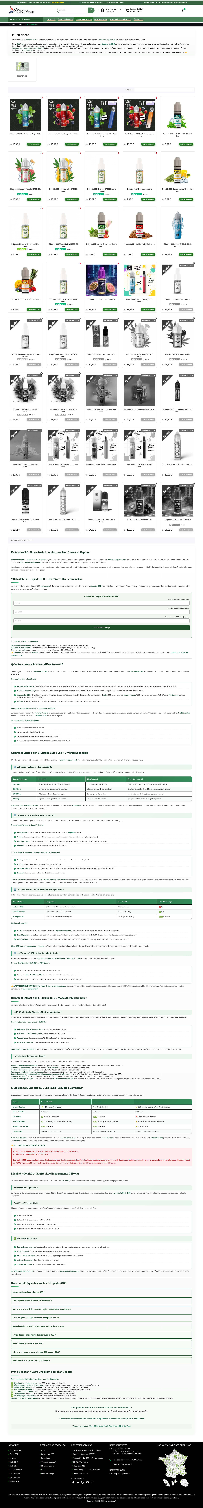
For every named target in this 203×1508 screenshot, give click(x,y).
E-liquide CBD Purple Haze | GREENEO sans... (63, 300)
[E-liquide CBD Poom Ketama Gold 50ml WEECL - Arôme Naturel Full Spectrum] (177, 390)
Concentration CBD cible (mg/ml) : (177, 617)
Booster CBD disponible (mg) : (178, 608)
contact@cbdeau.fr (125, 1464)
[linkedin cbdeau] (78, 1482)
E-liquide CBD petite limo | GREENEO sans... (139, 355)
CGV (43, 1470)
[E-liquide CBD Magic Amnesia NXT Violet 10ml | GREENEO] (25, 390)
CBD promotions (16, 1450)
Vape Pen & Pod (105, 1426)
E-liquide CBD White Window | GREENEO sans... (63, 245)
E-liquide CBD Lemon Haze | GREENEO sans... (25, 245)
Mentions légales (47, 1466)
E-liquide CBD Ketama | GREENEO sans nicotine (101, 190)
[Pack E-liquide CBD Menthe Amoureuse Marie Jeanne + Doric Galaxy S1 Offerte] (63, 445)
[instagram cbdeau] (82, 1482)
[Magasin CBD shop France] (173, 1467)
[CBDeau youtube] (87, 1482)
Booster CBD (22, 76)
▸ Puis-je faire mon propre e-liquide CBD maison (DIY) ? (36, 1352)
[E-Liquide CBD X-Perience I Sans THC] (101, 280)
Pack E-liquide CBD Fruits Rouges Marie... (101, 464)
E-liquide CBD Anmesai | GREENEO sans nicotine (25, 355)
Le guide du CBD (47, 1454)
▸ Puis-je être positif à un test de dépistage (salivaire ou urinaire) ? (42, 1309)
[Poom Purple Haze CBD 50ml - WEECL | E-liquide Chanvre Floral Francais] (177, 445)
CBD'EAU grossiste (80, 1462)
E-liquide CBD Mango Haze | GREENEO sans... (63, 355)
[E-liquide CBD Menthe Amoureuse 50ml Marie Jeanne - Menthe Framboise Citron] (101, 390)
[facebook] (73, 1482)
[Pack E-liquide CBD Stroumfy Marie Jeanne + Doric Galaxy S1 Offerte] (139, 280)
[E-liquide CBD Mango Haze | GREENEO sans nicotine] (63, 335)
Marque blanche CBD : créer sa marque (88, 1458)
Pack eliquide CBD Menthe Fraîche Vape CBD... (101, 135)
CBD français (15, 1474)
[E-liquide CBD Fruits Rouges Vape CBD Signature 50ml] (63, 115)
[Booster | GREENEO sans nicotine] (139, 170)
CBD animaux (15, 1478)
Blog (43, 1450)
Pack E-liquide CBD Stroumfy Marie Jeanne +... (139, 300)
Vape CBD (93, 1426)
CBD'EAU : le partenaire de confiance (87, 1450)
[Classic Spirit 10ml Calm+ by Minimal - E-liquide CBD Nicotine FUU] (139, 225)
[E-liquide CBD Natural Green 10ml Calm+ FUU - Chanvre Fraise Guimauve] (101, 225)
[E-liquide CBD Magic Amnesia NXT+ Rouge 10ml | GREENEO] (63, 390)
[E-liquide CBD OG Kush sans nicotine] (177, 280)
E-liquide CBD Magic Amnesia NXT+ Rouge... (63, 411)
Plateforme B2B (79, 1466)
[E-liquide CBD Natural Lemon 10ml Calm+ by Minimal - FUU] (177, 170)
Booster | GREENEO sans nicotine (139, 189)
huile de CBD (41, 716)
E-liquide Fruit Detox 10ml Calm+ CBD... (25, 299)
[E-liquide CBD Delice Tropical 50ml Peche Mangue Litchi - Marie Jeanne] (25, 445)
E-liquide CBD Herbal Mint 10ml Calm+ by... (177, 135)
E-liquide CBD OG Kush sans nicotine (177, 299)
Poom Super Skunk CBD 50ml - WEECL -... (63, 520)
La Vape (127, 1426)
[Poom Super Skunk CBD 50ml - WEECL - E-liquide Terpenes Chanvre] (63, 500)
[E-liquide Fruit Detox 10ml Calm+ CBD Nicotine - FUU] (25, 280)
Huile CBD (97, 1102)
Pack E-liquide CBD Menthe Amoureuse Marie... (63, 466)
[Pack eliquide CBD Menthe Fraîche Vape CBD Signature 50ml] (101, 115)
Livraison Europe (47, 1474)
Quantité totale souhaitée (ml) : (178, 599)
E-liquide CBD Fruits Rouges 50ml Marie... (139, 409)
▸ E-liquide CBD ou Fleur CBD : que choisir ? (31, 1360)
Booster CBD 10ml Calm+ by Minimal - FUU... (25, 521)
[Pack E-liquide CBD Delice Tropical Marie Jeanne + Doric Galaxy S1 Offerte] (139, 445)
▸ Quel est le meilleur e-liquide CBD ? (29, 1292)
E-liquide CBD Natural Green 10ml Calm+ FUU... (101, 245)
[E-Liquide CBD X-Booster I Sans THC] (177, 500)
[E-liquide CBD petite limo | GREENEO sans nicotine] (139, 335)
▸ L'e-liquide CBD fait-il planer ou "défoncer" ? (32, 1301)
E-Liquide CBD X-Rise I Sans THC (139, 520)
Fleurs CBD (140, 1102)
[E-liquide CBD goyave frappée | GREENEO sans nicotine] (25, 170)
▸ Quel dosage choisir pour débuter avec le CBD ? (34, 1335)
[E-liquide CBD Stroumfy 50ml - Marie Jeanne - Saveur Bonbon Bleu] (177, 225)
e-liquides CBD (103, 1419)
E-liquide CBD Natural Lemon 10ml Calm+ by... (177, 190)
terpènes (71, 832)
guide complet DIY (30, 989)
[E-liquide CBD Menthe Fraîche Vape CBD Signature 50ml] (25, 115)
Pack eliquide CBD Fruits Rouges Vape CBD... (139, 135)
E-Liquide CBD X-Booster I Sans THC (177, 520)
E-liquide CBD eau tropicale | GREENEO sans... (63, 190)
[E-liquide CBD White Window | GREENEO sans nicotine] (63, 225)
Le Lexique (45, 1458)
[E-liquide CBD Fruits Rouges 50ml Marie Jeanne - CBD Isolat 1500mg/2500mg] (139, 390)
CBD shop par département (119, 1474)
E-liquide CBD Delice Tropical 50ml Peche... (25, 466)
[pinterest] (92, 1482)
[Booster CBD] (22, 66)
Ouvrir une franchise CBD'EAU (84, 1454)
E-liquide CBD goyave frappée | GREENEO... (25, 189)
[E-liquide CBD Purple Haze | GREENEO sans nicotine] (63, 280)
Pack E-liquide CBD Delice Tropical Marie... (139, 466)
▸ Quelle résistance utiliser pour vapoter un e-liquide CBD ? (38, 1326)
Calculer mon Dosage (101, 628)
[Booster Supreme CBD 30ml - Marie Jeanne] (101, 500)
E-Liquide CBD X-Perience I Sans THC (101, 299)
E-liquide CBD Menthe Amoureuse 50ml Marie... (101, 411)
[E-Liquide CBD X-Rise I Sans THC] (139, 500)
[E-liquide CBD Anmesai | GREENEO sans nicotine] (25, 335)
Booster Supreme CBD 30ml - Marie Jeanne (101, 521)
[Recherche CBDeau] (91, 10)
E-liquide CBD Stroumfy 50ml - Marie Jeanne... (177, 245)
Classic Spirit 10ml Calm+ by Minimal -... (139, 244)
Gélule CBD (14, 1481)
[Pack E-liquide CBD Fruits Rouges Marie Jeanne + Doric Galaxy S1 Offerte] (101, 445)
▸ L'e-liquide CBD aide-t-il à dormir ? (28, 1343)
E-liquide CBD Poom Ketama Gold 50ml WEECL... (177, 411)
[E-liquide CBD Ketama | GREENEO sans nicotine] (101, 170)
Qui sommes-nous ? (48, 1462)
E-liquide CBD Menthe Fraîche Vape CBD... (25, 134)
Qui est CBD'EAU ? (80, 1474)
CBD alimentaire (16, 1470)
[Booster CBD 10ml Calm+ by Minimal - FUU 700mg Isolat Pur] (25, 500)
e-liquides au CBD (107, 44)
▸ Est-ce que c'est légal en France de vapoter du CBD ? (36, 1318)
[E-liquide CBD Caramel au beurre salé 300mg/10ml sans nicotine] (101, 335)
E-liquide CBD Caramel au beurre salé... (101, 354)
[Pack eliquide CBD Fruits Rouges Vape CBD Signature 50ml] (139, 115)
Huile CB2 (13, 1466)
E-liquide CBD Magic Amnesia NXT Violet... (25, 411)
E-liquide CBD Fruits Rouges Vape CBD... (63, 134)
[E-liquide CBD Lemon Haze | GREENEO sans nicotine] (25, 225)
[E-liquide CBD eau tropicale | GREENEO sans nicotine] (63, 170)
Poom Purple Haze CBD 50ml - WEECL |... (178, 464)
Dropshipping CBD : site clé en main (86, 1470)
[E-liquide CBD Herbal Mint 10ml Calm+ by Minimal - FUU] (177, 115)
